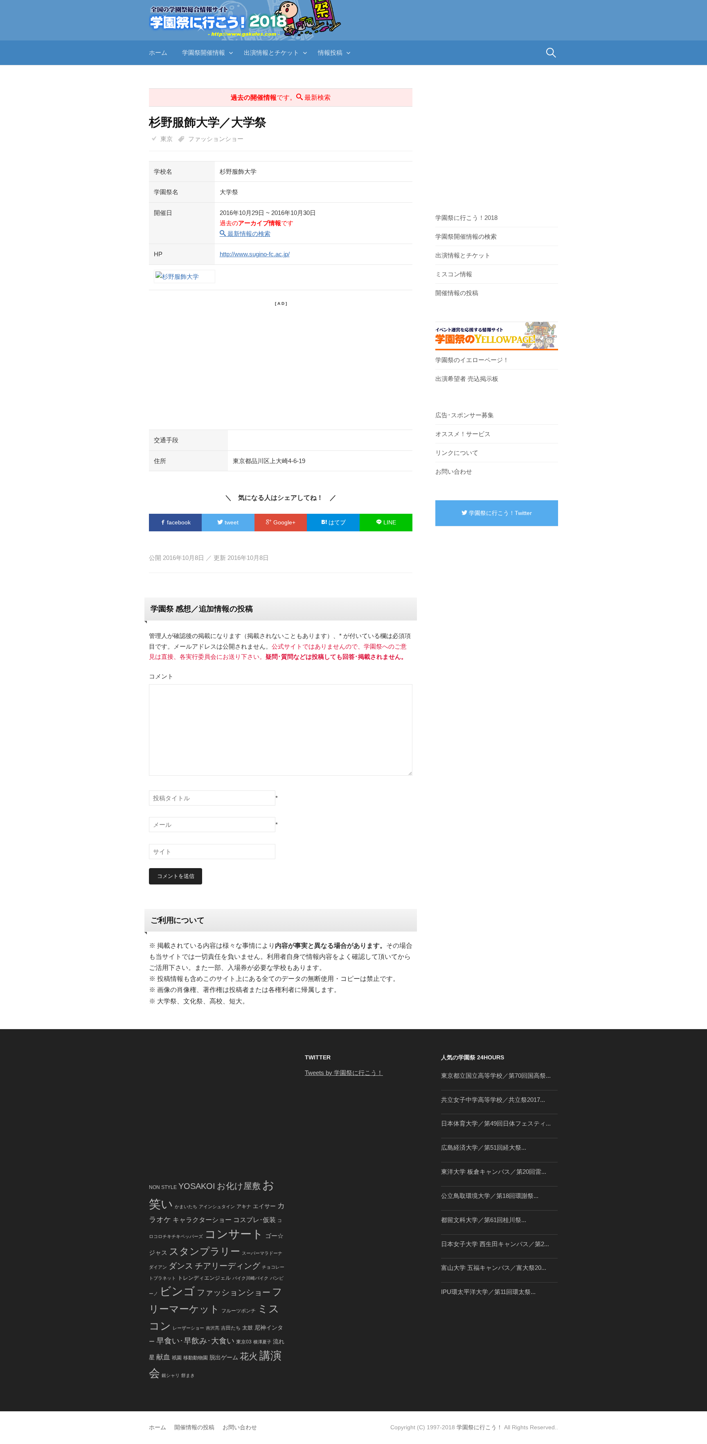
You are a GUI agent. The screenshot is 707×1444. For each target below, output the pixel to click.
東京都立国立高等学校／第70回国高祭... (496, 1075)
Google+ (283, 522)
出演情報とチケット (271, 52)
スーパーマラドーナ (262, 1253)
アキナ (243, 1206)
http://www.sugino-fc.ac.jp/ (255, 254)
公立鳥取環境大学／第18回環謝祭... (489, 1195)
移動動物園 (195, 1357)
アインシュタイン (217, 1206)
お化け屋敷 (239, 1186)
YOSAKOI (196, 1186)
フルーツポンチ (238, 1310)
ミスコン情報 (453, 274)
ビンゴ (177, 1291)
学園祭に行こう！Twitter (499, 513)
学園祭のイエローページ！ (472, 359)
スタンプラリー (204, 1251)
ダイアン (158, 1267)
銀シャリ (171, 1375)
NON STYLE (163, 1187)
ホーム (158, 52)
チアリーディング (227, 1265)
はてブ (336, 522)
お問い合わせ (453, 471)
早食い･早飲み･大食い (195, 1341)
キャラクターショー (202, 1219)
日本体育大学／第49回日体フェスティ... (496, 1123)
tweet (231, 522)
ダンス (181, 1265)
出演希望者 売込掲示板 (466, 378)
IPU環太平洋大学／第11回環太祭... (488, 1291)
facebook (178, 522)
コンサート (234, 1234)
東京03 (244, 1341)
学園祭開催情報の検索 (466, 236)
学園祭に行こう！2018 (466, 217)
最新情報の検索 (248, 233)
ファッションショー (215, 138)
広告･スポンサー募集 (464, 415)
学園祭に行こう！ (479, 1427)
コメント (161, 676)
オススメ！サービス (463, 433)
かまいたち (186, 1206)
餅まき (188, 1375)
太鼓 (247, 1328)
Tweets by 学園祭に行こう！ (344, 1072)
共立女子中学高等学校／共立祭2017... (493, 1099)
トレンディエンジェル (204, 1278)
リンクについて (456, 452)
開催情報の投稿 (456, 292)
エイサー (264, 1206)
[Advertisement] (280, 364)
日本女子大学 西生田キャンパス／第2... (495, 1243)
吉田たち (231, 1328)
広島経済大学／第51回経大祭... (483, 1147)
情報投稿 (330, 52)
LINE (389, 522)
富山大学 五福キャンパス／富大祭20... (493, 1267)
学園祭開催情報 (203, 52)
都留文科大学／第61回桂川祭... (483, 1219)
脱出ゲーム (223, 1357)
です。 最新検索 (281, 97)
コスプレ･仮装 (254, 1219)
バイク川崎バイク (250, 1278)
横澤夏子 (262, 1341)
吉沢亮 (212, 1327)
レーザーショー (188, 1327)
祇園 (177, 1358)
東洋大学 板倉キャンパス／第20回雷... (493, 1171)
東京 (166, 138)
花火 (249, 1356)
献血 (163, 1357)
